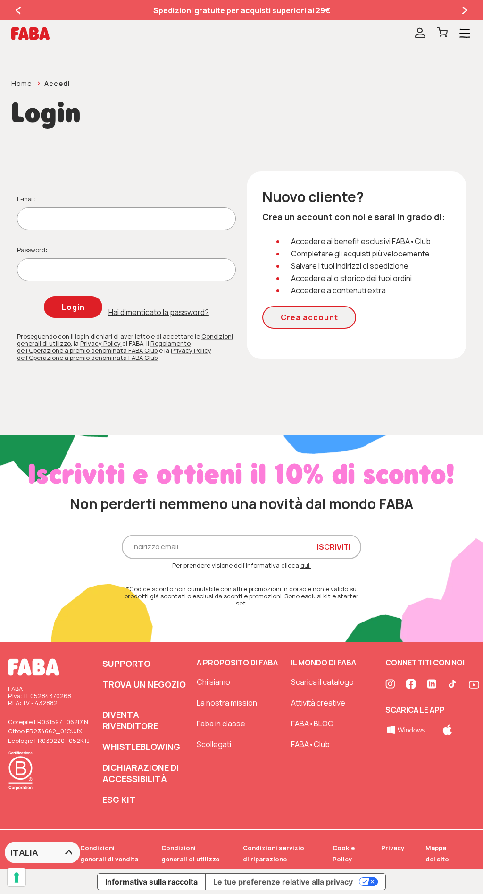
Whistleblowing (141, 746)
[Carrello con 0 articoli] (442, 33)
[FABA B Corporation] (23, 791)
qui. (305, 565)
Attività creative (318, 703)
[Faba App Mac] (447, 729)
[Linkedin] (432, 684)
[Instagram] (391, 684)
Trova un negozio (144, 684)
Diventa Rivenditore (130, 720)
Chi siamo (213, 682)
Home (21, 83)
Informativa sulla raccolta (151, 881)
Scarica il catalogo (322, 682)
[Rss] (453, 684)
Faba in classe (221, 723)
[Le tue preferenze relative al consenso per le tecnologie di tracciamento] (16, 877)
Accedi (57, 83)
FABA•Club (310, 744)
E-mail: (26, 199)
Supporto (126, 663)
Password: (32, 250)
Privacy (392, 847)
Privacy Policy (101, 343)
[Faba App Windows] (406, 729)
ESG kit (118, 799)
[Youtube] (474, 684)
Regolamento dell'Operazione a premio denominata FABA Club (104, 347)
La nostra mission (227, 703)
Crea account (309, 317)
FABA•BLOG (312, 723)
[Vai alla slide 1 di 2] (19, 10)
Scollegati (214, 744)
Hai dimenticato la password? (158, 312)
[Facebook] (411, 684)
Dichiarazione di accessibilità (140, 773)
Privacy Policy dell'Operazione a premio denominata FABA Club (114, 354)
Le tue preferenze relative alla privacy (283, 881)
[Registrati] (420, 33)
